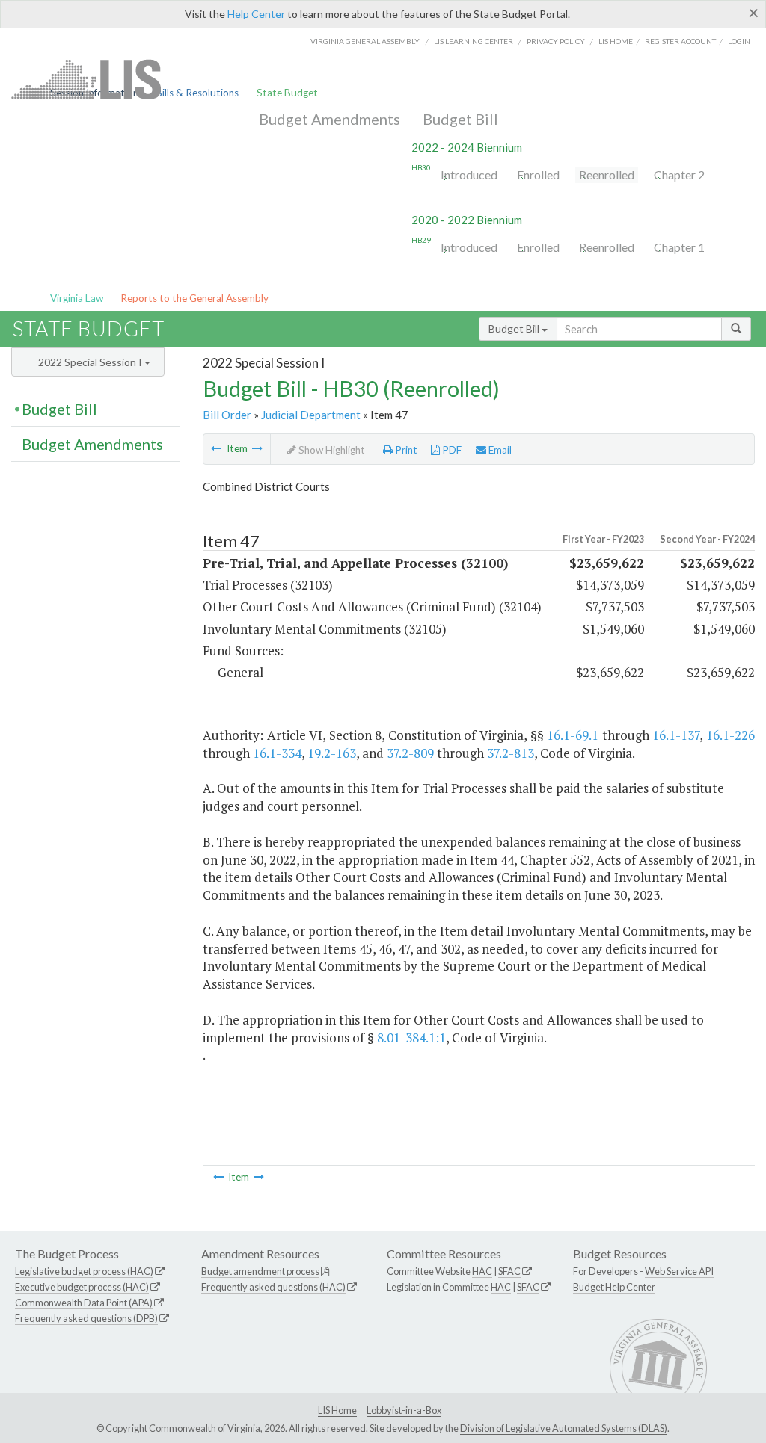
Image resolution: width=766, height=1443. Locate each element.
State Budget (287, 93)
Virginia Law (76, 298)
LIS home (615, 41)
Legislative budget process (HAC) (84, 1271)
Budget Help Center (614, 1287)
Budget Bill (460, 119)
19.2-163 (331, 752)
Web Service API (679, 1271)
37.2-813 (510, 752)
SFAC (509, 1271)
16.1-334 (277, 752)
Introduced (469, 174)
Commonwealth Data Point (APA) (84, 1302)
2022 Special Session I (91, 362)
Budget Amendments (329, 119)
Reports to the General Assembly (194, 298)
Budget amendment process (260, 1271)
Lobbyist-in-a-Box (404, 1410)
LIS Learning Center (473, 41)
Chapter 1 (679, 247)
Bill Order (227, 414)
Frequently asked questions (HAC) (273, 1287)
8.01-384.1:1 (411, 1037)
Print (405, 450)
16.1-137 (675, 735)
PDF (451, 450)
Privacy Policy (556, 41)
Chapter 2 (679, 174)
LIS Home (337, 1410)
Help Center (256, 13)
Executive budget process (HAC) (82, 1287)
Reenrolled (606, 174)
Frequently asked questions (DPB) (86, 1318)
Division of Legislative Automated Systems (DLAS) (563, 1428)
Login (739, 41)
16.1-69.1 (572, 735)
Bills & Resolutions (197, 93)
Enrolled (538, 174)
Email (499, 450)
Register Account (680, 41)
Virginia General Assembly (365, 41)
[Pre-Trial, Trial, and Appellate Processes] (216, 448)
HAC (482, 1271)
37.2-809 (410, 752)
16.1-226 (730, 735)
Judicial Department (311, 414)
